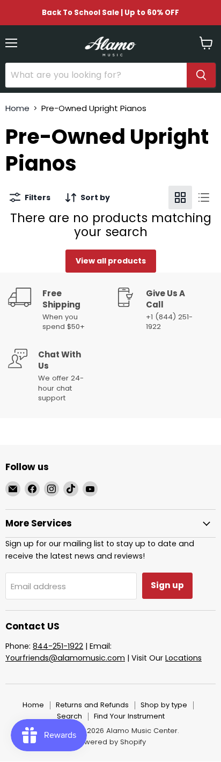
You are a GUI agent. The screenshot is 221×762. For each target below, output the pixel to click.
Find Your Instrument (129, 716)
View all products (111, 260)
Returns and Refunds (92, 705)
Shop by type (164, 705)
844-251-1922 (58, 646)
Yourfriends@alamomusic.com (65, 658)
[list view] (204, 197)
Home (17, 108)
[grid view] (180, 197)
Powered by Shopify (110, 742)
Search (69, 716)
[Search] (201, 75)
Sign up (167, 585)
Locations (183, 658)
